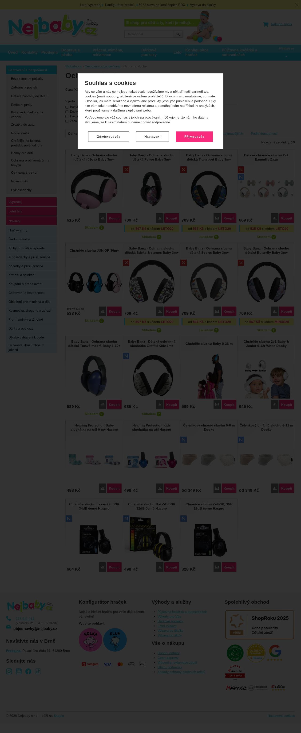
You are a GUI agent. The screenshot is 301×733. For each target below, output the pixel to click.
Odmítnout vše (108, 136)
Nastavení (152, 136)
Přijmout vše (194, 136)
